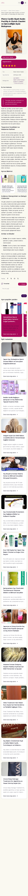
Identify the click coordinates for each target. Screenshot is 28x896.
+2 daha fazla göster (18, 83)
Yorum (24, 296)
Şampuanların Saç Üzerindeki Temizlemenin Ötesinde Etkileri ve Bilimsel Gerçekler (13, 590)
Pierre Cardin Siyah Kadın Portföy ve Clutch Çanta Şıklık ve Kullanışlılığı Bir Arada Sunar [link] (13, 13)
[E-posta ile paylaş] (14, 278)
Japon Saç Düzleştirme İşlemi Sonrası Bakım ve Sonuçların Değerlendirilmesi (13, 362)
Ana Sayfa (4, 10)
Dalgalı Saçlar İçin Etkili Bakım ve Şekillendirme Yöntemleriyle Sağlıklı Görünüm (14, 438)
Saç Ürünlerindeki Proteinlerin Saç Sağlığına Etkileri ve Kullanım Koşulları (13, 514)
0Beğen (23, 284)
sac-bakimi (16, 78)
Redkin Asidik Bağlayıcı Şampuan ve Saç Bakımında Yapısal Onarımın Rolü (13, 400)
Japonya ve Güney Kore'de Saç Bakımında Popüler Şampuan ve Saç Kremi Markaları (13, 629)
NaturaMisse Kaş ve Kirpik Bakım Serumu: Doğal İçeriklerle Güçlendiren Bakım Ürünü (10, 321)
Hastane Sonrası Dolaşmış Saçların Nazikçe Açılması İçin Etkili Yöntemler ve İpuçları (13, 667)
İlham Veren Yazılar (14, 10)
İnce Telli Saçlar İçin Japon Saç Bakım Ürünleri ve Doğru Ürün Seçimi (13, 552)
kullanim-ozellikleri (18, 81)
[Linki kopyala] (18, 278)
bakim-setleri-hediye (18, 80)
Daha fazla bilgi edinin (9, 334)
